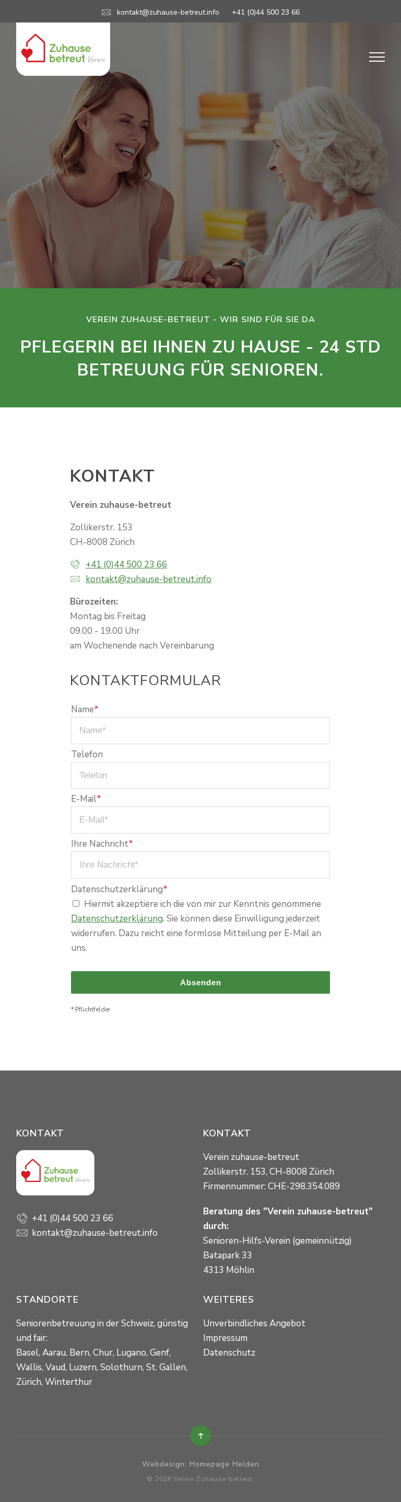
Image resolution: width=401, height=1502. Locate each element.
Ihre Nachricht (102, 844)
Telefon (87, 754)
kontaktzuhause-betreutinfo (168, 12)
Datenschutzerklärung (119, 889)
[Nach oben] (200, 1435)
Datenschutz (229, 1353)
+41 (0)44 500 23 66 (266, 12)
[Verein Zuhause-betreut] (63, 48)
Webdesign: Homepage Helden (201, 1464)
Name (85, 709)
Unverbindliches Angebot (254, 1323)
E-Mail (86, 799)
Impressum (225, 1338)
